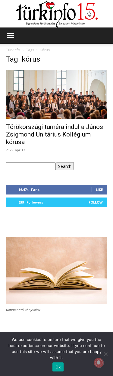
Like (99, 189)
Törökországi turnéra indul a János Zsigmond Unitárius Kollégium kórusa (54, 134)
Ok (58, 367)
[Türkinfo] (57, 14)
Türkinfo (13, 50)
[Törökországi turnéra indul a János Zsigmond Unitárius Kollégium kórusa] (56, 94)
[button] (10, 35)
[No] (105, 354)
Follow (96, 202)
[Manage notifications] (99, 363)
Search (64, 166)
